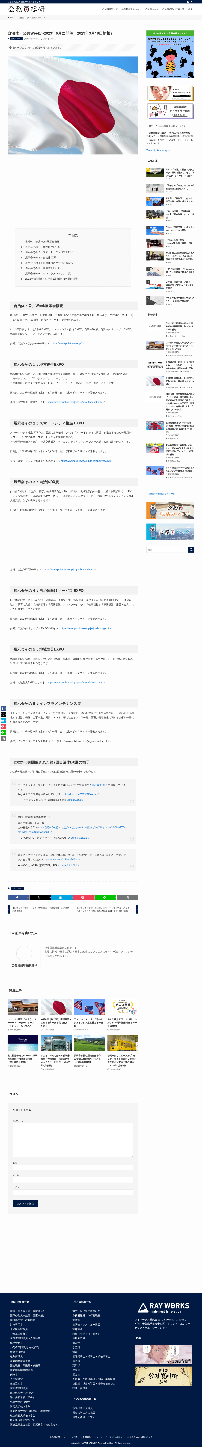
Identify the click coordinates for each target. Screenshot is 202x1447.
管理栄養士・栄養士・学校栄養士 (91, 1356)
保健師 (76, 1370)
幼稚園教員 (78, 1338)
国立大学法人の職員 (83, 1412)
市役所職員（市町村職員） (87, 1315)
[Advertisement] (73, 187)
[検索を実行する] (191, 550)
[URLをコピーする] (127, 897)
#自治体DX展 (97, 785)
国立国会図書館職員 (21, 1370)
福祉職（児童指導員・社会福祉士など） (95, 1383)
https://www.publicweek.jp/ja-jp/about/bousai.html (75, 682)
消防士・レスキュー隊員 (86, 1324)
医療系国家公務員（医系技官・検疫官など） (35, 1424)
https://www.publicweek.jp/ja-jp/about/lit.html (68, 569)
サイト (16, 1187)
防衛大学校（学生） (21, 1406)
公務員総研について (59, 1437)
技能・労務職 (80, 1388)
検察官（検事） (19, 1352)
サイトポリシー (117, 1437)
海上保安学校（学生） (22, 1397)
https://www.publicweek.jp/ (66, 343)
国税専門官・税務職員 (22, 1320)
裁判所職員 (16, 1356)
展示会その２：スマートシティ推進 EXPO (49, 252)
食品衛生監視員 (19, 1329)
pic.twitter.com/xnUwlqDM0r (61, 859)
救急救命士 (78, 1329)
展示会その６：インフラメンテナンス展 (48, 273)
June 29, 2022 (75, 800)
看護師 (76, 1374)
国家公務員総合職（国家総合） (27, 1311)
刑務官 (14, 1374)
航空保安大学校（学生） (24, 1415)
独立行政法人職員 (82, 1408)
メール (16, 1174)
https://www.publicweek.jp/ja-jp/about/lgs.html (86, 628)
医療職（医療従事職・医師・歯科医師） (95, 1379)
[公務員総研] (26, 9)
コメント (18, 1120)
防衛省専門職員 (19, 1388)
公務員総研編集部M (24, 965)
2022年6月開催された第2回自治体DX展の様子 (51, 278)
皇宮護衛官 (16, 1383)
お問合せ (75, 1437)
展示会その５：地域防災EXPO (42, 268)
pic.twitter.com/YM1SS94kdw (80, 794)
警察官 (76, 1320)
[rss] (188, 1)
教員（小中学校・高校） (86, 1333)
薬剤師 (76, 1365)
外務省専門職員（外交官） (25, 1347)
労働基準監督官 (19, 1333)
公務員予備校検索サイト (139, 1437)
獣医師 (76, 1361)
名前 (15, 1162)
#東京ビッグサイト (96, 827)
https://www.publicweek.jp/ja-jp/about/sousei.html (75, 402)
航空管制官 (16, 1342)
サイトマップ (100, 1437)
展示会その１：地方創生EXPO (42, 247)
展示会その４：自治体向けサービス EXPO (49, 262)
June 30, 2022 (79, 837)
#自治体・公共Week (71, 827)
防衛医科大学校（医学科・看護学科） (31, 1411)
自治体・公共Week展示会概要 (42, 241)
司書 (74, 1352)
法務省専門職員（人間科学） (26, 1338)
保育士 (76, 1342)
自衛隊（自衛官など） (22, 1420)
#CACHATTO (117, 827)
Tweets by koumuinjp (156, 150)
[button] (18, 897)
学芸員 (76, 1347)
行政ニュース (16, 38)
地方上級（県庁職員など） (87, 1311)
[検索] (192, 1)
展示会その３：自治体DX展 (40, 257)
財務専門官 (16, 1324)
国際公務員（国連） (83, 1417)
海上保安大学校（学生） (24, 1392)
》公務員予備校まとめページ (160, 493)
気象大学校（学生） (21, 1402)
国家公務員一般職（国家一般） (27, 1315)
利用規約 (87, 1437)
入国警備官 (16, 1379)
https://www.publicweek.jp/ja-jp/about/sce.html (86, 461)
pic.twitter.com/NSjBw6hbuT (33, 832)
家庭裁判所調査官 (20, 1361)
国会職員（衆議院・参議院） (26, 1365)
